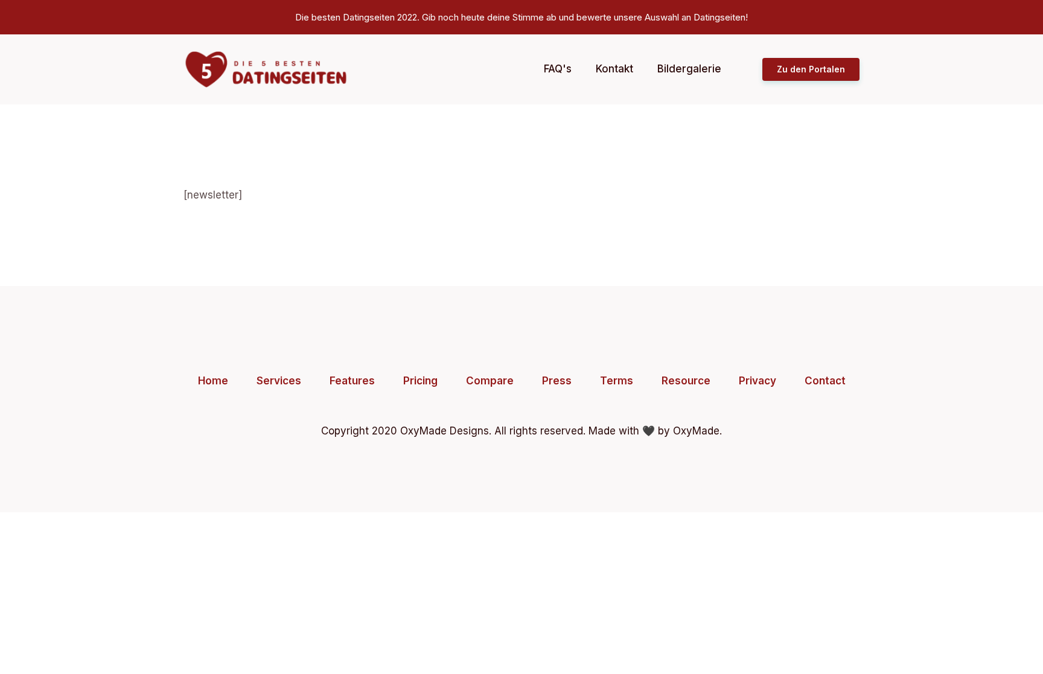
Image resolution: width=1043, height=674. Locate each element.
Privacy (757, 381)
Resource (686, 381)
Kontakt (614, 69)
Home (213, 381)
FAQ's (558, 69)
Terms (616, 381)
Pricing (420, 381)
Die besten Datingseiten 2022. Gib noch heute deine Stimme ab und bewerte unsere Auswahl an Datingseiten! (521, 17)
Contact (825, 381)
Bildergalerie (689, 69)
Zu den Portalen (811, 69)
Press (557, 381)
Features (352, 381)
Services (279, 381)
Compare (490, 381)
